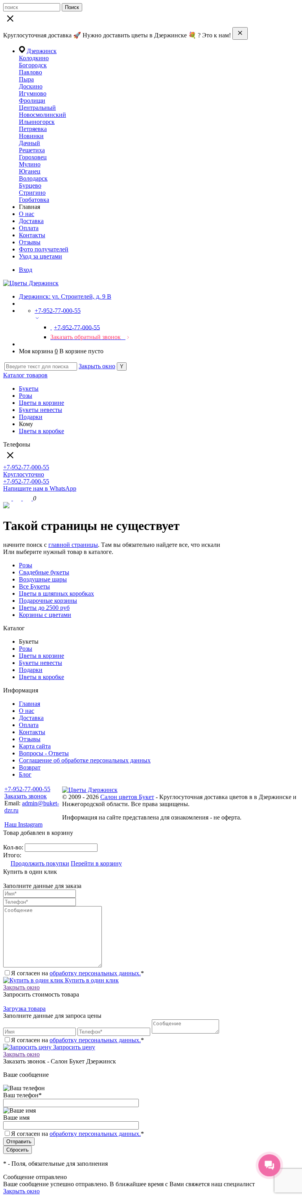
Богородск (33, 65)
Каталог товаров (25, 375)
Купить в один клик (91, 980)
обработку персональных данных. (95, 973)
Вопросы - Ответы (44, 753)
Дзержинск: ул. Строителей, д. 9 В (65, 296)
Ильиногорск (37, 121)
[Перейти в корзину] (28, 498)
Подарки (30, 416)
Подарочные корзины (48, 600)
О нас (26, 213)
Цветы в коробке (41, 431)
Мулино (30, 164)
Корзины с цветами (45, 614)
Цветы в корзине (41, 402)
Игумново (32, 93)
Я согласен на (77, 1133)
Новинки (31, 136)
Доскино (30, 86)
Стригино (32, 192)
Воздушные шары (43, 579)
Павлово (30, 72)
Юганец (30, 171)
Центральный (37, 107)
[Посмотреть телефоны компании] (18, 498)
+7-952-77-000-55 (27, 789)
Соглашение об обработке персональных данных (85, 760)
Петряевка (33, 129)
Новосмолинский (42, 114)
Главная (29, 703)
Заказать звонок (25, 796)
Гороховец (33, 157)
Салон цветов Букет (127, 797)
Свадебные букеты (44, 572)
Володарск (33, 178)
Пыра (26, 79)
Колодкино (34, 58)
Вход (25, 269)
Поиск (72, 7)
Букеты (29, 388)
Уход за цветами (40, 256)
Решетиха (32, 150)
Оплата (29, 228)
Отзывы (30, 242)
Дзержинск (42, 51)
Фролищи (32, 100)
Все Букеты (34, 586)
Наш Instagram (23, 824)
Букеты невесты (40, 409)
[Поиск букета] (8, 498)
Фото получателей (43, 249)
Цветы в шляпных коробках (56, 593)
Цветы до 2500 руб (44, 607)
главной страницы (73, 544)
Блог (25, 774)
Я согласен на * (77, 973)
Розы (25, 395)
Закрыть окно (97, 366)
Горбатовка (34, 199)
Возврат (30, 767)
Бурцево (30, 185)
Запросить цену (73, 1047)
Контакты (32, 235)
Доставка (31, 221)
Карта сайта (35, 746)
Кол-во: (14, 847)
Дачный (29, 143)
